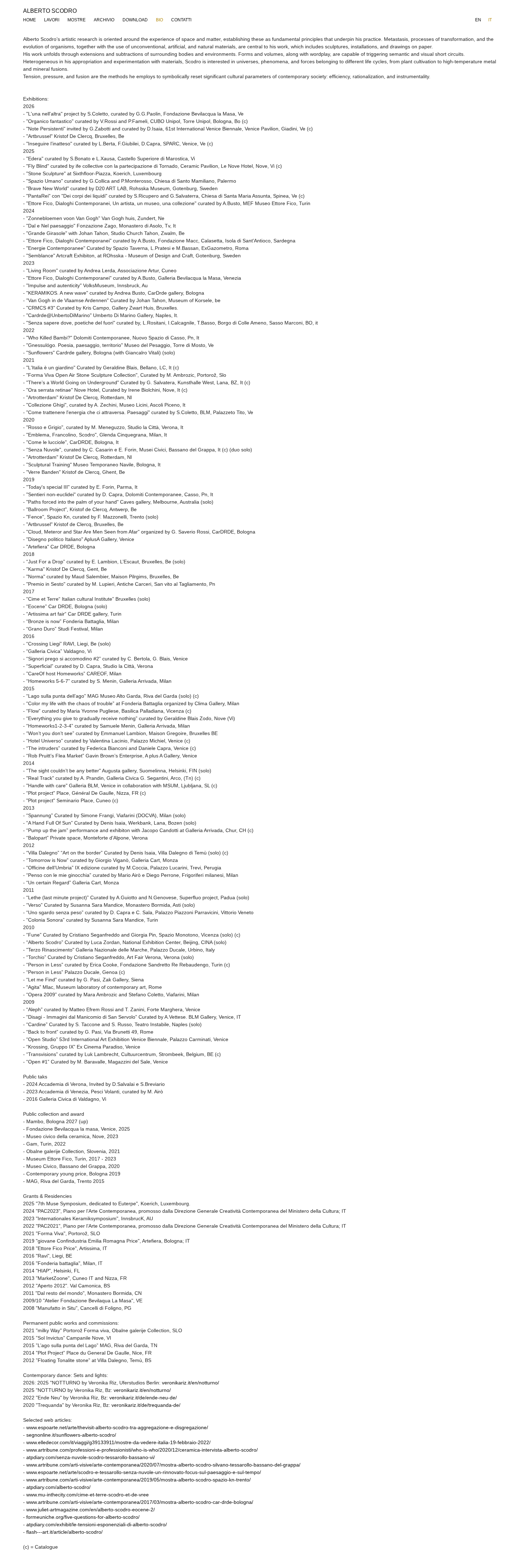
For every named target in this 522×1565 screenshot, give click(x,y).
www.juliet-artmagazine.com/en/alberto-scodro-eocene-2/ (90, 1509)
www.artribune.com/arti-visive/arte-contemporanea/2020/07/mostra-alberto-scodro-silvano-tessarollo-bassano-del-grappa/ (163, 1465)
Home (29, 19)
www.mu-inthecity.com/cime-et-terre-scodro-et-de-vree (87, 1494)
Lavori (51, 19)
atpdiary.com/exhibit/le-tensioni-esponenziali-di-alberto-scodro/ (96, 1524)
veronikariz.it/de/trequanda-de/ (146, 1405)
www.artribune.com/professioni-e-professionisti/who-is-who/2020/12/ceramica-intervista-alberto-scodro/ (142, 1450)
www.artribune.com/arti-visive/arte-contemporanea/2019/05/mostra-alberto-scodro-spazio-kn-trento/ (138, 1480)
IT (490, 19)
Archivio (104, 19)
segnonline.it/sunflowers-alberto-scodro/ (71, 1435)
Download (135, 19)
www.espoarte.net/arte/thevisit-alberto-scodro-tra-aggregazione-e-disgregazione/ (117, 1427)
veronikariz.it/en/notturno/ (190, 1383)
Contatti (181, 19)
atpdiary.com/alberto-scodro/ (58, 1487)
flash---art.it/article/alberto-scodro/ (64, 1532)
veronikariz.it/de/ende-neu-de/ (143, 1397)
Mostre (76, 19)
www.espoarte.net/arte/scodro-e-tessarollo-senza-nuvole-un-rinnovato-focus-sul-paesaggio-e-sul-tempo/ (143, 1472)
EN (478, 19)
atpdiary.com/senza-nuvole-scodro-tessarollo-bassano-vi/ (90, 1457)
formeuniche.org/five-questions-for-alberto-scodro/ (83, 1517)
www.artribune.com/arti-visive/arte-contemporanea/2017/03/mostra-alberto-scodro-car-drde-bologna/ (139, 1502)
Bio (159, 19)
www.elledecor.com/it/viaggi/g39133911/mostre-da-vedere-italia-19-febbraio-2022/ (118, 1442)
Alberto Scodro (50, 11)
